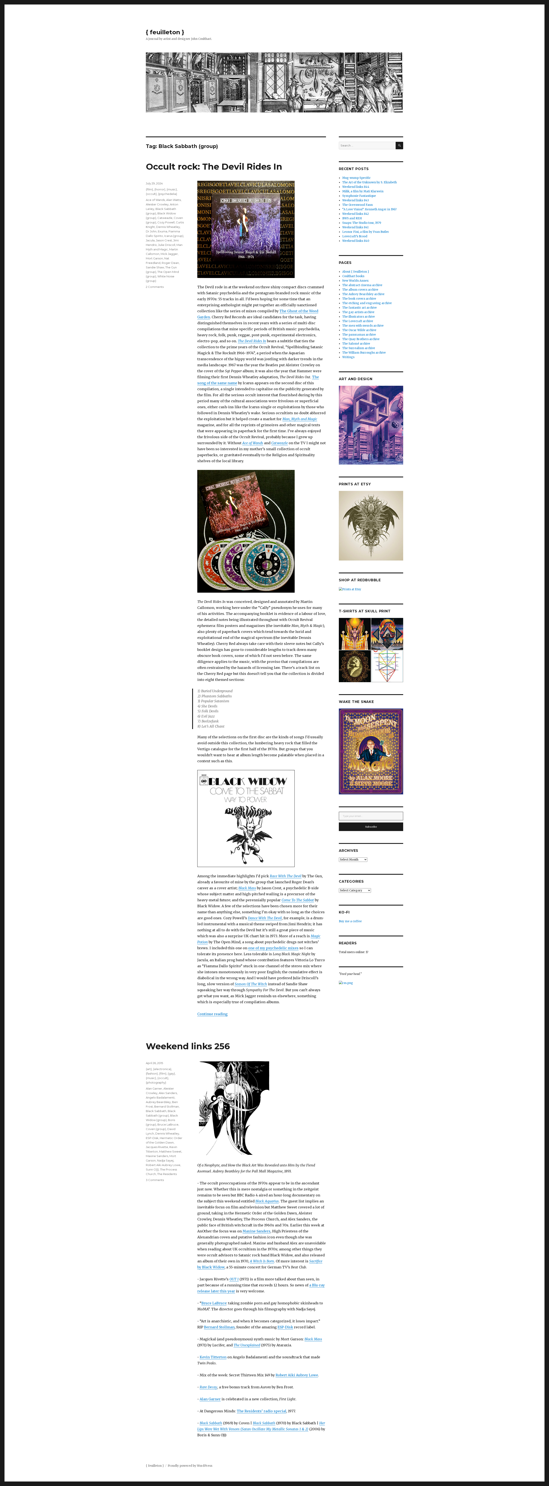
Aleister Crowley (157, 204)
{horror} (159, 189)
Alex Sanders (168, 1093)
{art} (149, 1069)
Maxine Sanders (256, 1231)
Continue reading (212, 1014)
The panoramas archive (359, 334)
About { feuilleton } (355, 272)
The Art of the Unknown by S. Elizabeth (369, 182)
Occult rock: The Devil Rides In (214, 166)
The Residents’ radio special (261, 1411)
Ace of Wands (155, 200)
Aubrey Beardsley (158, 1102)
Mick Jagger (169, 254)
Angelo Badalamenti (160, 1097)
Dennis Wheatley (168, 227)
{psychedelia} (167, 194)
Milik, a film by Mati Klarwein (362, 191)
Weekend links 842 (355, 214)
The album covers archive (360, 290)
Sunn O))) (152, 1169)
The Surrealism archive (358, 348)
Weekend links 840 (355, 241)
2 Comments (155, 287)
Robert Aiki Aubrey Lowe (297, 1375)
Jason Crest (164, 240)
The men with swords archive (363, 325)
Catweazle (164, 218)
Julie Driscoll (166, 245)
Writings (348, 357)
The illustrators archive (358, 316)
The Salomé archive (356, 343)
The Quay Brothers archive (361, 339)
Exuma (162, 231)
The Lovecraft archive (357, 321)
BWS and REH (352, 218)
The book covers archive (359, 298)
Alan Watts (173, 200)
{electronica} (162, 1069)
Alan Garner (210, 1399)
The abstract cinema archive (362, 285)
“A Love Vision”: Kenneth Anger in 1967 (369, 209)
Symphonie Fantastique (359, 196)
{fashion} (152, 1073)
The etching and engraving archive (367, 303)
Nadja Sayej (165, 1160)
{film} (149, 189)
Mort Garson (154, 258)
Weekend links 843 (355, 200)
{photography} (156, 1082)
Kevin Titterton (213, 1357)
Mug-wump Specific (356, 178)
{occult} (151, 194)
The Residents (167, 1174)
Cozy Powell (166, 222)
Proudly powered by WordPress (190, 1466)
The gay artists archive (358, 312)
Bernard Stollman (219, 1327)
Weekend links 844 (355, 187)
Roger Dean (170, 263)
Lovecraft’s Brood (354, 236)
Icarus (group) (173, 236)
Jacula (150, 240)
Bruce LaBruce (213, 1303)
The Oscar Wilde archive (359, 330)
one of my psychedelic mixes (273, 948)
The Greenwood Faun (357, 205)
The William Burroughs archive (364, 352)
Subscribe (371, 826)
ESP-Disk (285, 1327)
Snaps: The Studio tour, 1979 (361, 223)
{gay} (171, 1073)
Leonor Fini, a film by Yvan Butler (365, 232)
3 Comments (155, 1180)
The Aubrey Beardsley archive (363, 294)
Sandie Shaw (155, 267)
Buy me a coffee (350, 921)
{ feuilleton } (165, 32)
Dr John (151, 231)
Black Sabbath (211, 1423)
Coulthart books (353, 276)
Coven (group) (156, 1129)
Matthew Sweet (170, 1151)
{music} (172, 189)
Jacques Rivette (157, 1147)
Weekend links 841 (355, 227)
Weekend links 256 (188, 1046)
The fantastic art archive (359, 307)
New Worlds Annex (355, 281)
